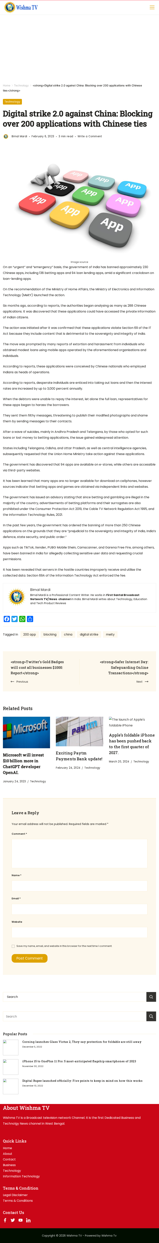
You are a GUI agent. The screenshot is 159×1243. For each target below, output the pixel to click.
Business (9, 1165)
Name (16, 875)
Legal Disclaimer (15, 1195)
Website (17, 921)
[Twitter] (13, 1220)
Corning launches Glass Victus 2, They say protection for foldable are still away (82, 1042)
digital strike (89, 634)
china (68, 634)
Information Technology (21, 1176)
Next (140, 682)
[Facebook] (5, 1220)
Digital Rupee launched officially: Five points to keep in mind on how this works (82, 1081)
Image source (79, 262)
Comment (19, 833)
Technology (12, 102)
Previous (22, 682)
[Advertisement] (79, 44)
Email (16, 898)
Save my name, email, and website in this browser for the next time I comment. (64, 946)
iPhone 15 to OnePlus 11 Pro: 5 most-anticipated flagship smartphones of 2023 (79, 1061)
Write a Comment (90, 136)
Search (151, 1016)
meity (110, 634)
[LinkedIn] (28, 1220)
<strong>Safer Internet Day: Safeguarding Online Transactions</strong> (124, 667)
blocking (49, 634)
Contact (9, 1159)
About (7, 1153)
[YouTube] (20, 1220)
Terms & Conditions (18, 1200)
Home (7, 1148)
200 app (29, 634)
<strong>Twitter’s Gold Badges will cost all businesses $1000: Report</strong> (37, 667)
